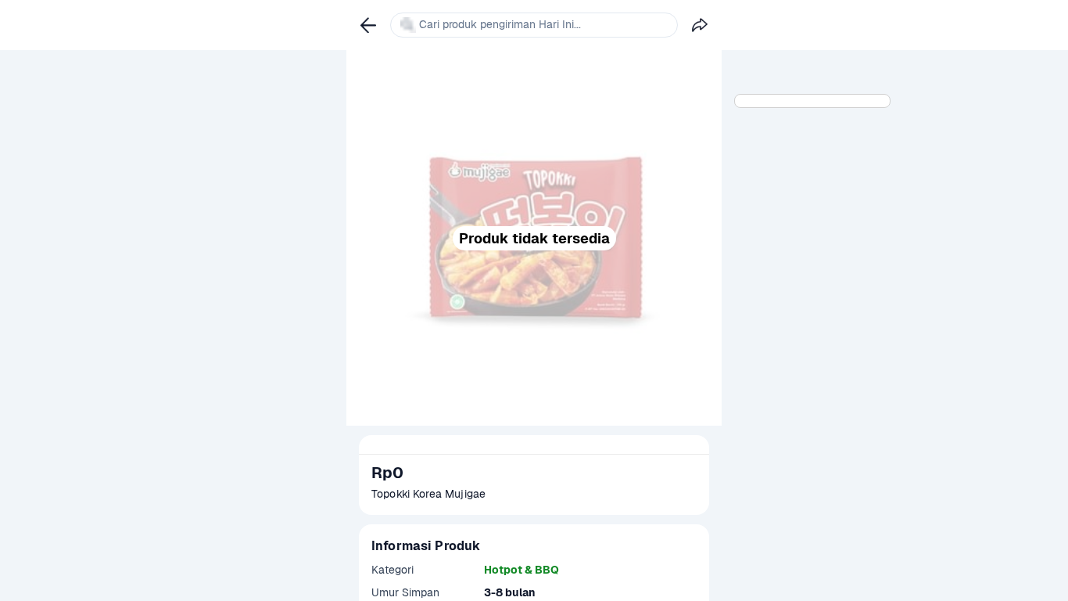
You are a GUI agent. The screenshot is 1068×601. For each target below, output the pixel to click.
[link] (368, 25)
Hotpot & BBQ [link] (521, 570)
